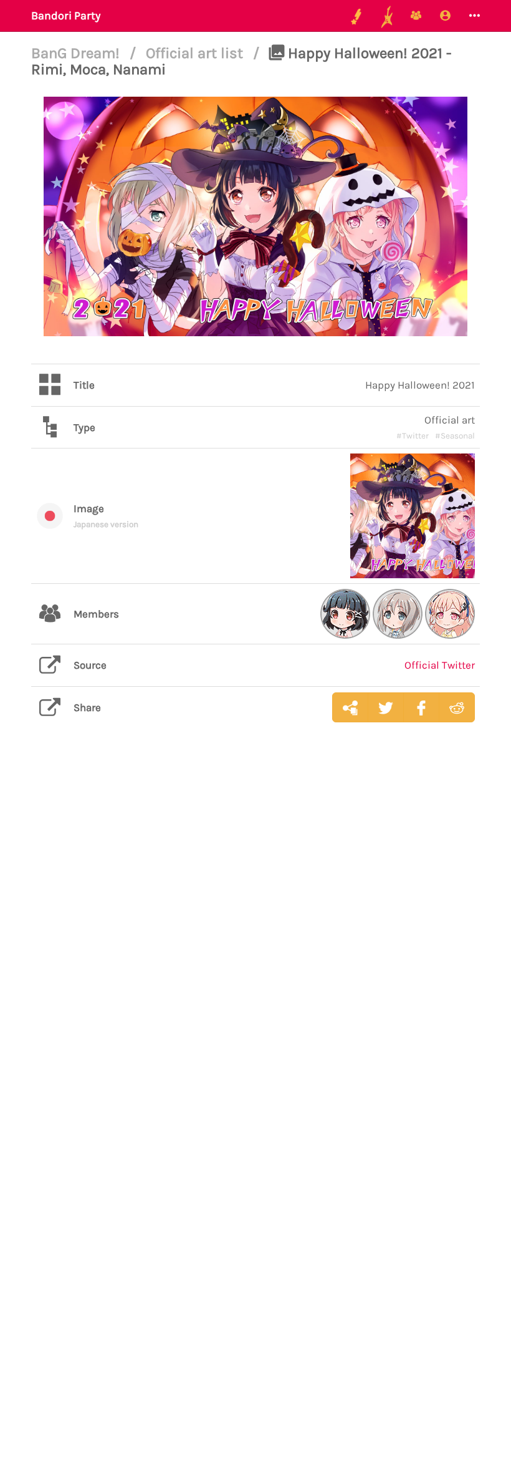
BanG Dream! (77, 53)
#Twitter (412, 435)
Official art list (196, 53)
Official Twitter (439, 665)
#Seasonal (455, 435)
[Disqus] (255, 929)
